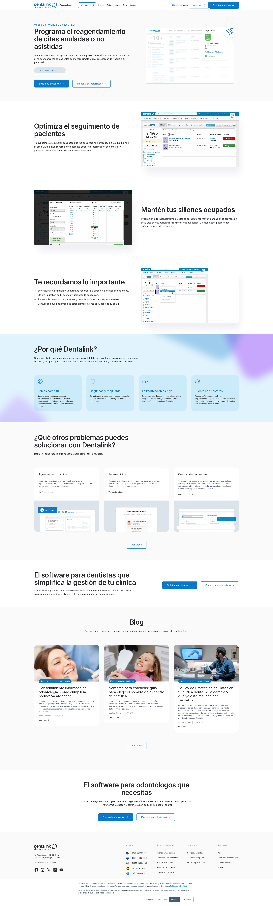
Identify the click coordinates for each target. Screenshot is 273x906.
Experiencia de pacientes (167, 858)
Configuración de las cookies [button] (156, 899)
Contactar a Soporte (195, 858)
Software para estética (196, 862)
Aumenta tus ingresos (166, 867)
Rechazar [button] (187, 899)
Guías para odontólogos (228, 858)
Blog (125, 5)
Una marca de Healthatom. (45, 863)
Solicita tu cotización (224, 5)
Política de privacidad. (178, 886)
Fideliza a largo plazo (165, 872)
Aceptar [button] (174, 899)
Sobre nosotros (113, 5)
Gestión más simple (165, 862)
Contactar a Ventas (195, 853)
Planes (101, 5)
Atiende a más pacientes (167, 853)
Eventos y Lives (224, 862)
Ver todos (136, 544)
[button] (68, 5)
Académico (222, 867)
